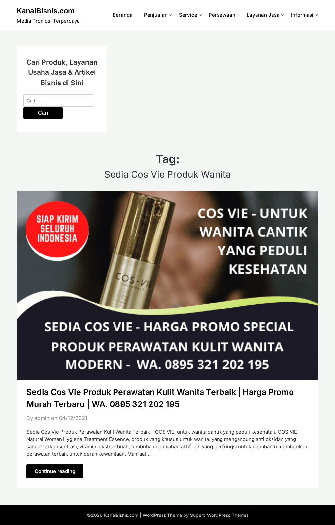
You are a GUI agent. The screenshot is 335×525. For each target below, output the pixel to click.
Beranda (122, 15)
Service (188, 15)
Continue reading (55, 471)
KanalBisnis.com (46, 11)
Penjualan (156, 15)
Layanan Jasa (263, 15)
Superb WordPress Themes (219, 515)
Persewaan (222, 15)
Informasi (302, 15)
